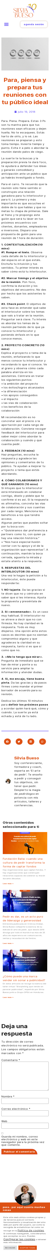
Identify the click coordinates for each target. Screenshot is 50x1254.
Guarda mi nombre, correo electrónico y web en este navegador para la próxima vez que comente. (22, 1140)
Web (4, 1121)
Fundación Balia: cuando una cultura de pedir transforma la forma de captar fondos (24, 862)
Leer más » (8, 883)
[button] (6, 24)
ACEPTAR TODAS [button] (27, 1248)
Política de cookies (31, 1230)
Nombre (8, 1096)
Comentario (10, 1060)
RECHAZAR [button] (10, 1248)
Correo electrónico (15, 1108)
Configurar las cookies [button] (19, 1239)
